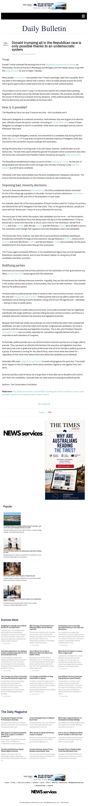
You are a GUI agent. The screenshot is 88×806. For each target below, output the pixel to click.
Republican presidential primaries (61, 64)
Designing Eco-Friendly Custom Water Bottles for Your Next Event (13, 627)
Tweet (42, 412)
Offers (48, 782)
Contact (7, 782)
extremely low (37, 190)
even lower (77, 193)
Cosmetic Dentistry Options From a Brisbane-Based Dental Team (41, 750)
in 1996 (19, 226)
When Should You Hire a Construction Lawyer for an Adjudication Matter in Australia (22, 599)
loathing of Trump (60, 161)
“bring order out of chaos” (25, 297)
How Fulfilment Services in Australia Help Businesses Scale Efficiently (70, 677)
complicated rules (60, 122)
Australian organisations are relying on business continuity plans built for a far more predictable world (14, 653)
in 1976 (5, 242)
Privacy (13, 782)
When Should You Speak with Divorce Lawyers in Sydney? (42, 734)
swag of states (12, 71)
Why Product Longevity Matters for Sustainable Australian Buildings (70, 719)
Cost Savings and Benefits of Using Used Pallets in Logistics (41, 677)
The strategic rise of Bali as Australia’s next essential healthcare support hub (14, 677)
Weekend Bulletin (41, 785)
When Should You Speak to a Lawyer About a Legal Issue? (70, 652)
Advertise (35, 782)
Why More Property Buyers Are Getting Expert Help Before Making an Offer (22, 551)
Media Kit (50, 785)
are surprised (20, 77)
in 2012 (61, 226)
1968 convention (72, 155)
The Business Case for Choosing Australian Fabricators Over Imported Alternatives (70, 627)
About (42, 782)
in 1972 (67, 239)
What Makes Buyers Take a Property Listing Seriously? (19, 576)
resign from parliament (31, 361)
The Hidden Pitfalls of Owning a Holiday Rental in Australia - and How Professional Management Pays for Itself (22, 526)
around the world (15, 273)
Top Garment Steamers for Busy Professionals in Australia (12, 719)
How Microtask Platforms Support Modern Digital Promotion (12, 750)
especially (15, 138)
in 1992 (31, 242)
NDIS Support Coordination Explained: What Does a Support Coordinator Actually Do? (13, 734)
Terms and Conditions (24, 782)
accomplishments (10, 332)
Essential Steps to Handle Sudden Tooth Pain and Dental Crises (69, 750)
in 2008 (39, 226)
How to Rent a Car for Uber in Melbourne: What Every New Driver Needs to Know (41, 653)
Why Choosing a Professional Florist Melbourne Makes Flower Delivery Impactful (42, 627)
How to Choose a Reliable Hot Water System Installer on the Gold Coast (70, 734)
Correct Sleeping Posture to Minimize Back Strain (42, 719)
